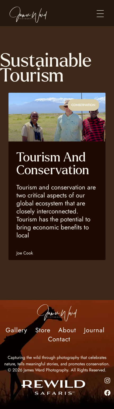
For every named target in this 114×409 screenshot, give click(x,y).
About (67, 330)
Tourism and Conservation (52, 164)
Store (42, 330)
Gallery (16, 330)
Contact (59, 339)
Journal (94, 330)
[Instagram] (107, 380)
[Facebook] (107, 393)
